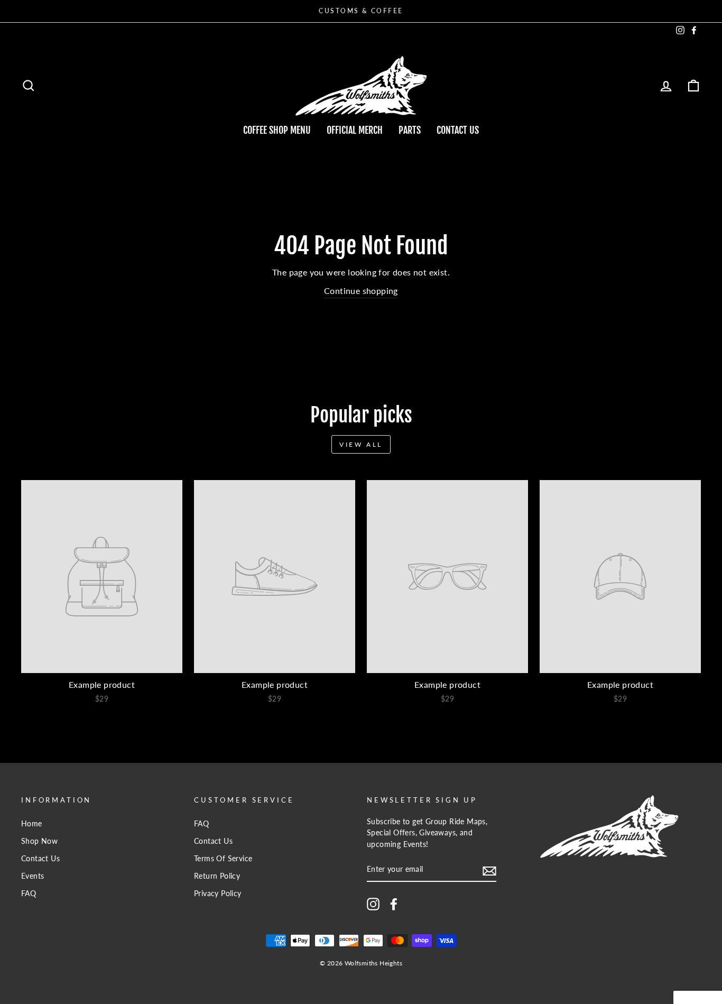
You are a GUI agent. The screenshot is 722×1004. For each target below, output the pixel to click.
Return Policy (217, 876)
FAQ (28, 893)
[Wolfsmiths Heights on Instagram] (373, 904)
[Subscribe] (489, 870)
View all (361, 444)
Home (31, 823)
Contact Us (458, 130)
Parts (410, 130)
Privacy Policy (218, 893)
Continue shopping (361, 290)
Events (32, 876)
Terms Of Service (223, 858)
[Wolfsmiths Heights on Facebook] (393, 904)
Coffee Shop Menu (277, 130)
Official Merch (355, 130)
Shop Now (39, 841)
